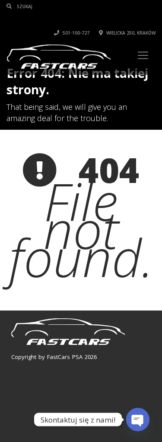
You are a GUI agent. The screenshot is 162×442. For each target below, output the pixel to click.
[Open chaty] (137, 419)
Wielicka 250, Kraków (130, 33)
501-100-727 (75, 33)
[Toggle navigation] (143, 55)
